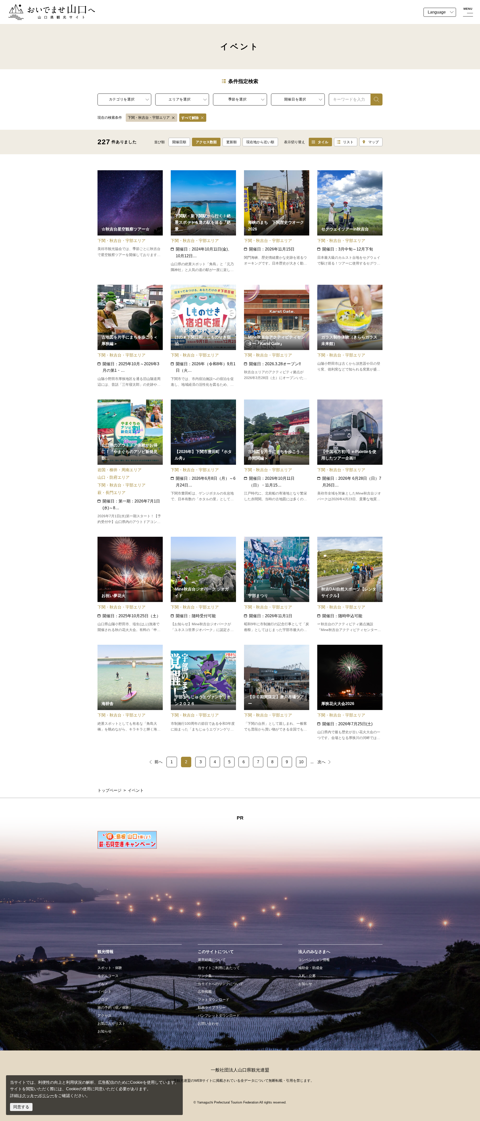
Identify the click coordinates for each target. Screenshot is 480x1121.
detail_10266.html (276, 585)
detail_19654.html (130, 462)
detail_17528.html (130, 585)
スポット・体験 (110, 968)
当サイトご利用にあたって (219, 968)
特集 (101, 960)
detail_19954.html (203, 336)
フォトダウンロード (213, 1000)
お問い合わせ (208, 1024)
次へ (322, 762)
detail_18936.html (130, 693)
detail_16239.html (276, 221)
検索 (374, 99)
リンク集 (205, 976)
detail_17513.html (203, 221)
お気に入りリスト (112, 1024)
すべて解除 (190, 118)
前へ (158, 762)
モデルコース (108, 976)
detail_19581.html (276, 336)
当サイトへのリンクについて (220, 984)
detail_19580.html (349, 585)
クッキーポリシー (38, 1096)
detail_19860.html (203, 693)
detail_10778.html (203, 462)
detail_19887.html (349, 462)
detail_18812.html (203, 585)
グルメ (103, 984)
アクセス (105, 1016)
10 (301, 762)
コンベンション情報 (314, 960)
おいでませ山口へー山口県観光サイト (42, 7)
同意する (21, 1107)
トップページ (110, 790)
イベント (105, 992)
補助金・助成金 (310, 968)
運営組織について (212, 960)
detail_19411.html (276, 693)
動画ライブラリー (212, 1008)
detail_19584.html (130, 221)
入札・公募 (307, 976)
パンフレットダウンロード (219, 1016)
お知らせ (105, 1031)
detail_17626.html (130, 336)
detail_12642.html (349, 693)
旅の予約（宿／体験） (115, 1008)
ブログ (103, 1000)
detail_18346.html (276, 462)
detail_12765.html (349, 336)
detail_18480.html (349, 221)
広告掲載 (205, 992)
